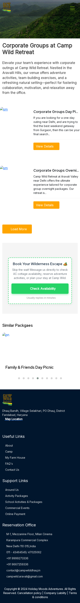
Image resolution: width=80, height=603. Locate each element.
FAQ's (8, 463)
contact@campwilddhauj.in (23, 570)
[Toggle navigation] (72, 8)
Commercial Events (17, 508)
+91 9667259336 (17, 564)
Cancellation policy (29, 593)
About (8, 445)
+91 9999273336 (17, 558)
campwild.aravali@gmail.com (24, 576)
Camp (8, 451)
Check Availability (42, 288)
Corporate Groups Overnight (56, 170)
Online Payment (14, 514)
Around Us (11, 489)
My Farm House (14, 457)
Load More (18, 229)
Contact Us (11, 469)
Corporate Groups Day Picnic (56, 111)
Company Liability (55, 593)
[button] (19, 378)
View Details (45, 146)
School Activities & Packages (23, 502)
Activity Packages (16, 495)
